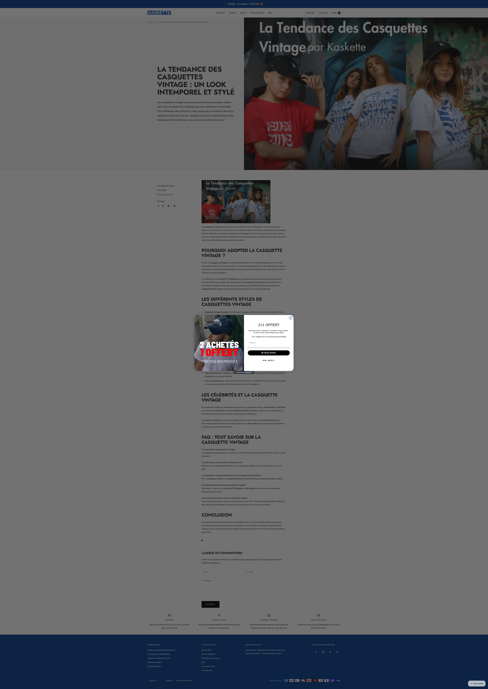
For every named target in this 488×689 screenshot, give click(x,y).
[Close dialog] (290, 317)
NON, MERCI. (269, 360)
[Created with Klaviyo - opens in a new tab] (244, 372)
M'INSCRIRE (269, 353)
